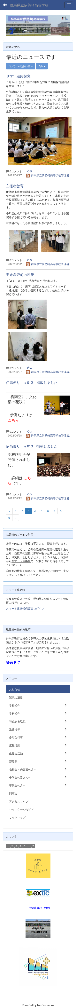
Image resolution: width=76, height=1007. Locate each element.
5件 (41, 66)
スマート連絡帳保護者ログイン (25, 608)
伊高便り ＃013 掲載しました (31, 445)
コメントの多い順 (20, 66)
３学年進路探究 (18, 75)
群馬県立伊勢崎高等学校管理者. (50, 175)
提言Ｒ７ (13, 662)
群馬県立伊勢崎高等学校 (29, 4)
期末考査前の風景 (20, 274)
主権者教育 (15, 185)
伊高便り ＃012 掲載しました (31, 382)
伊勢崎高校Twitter (39, 908)
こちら (13, 419)
